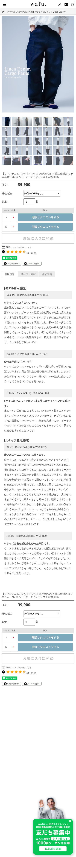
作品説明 (47, 274)
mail (66, 4)
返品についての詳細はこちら (18, 247)
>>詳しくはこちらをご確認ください (50, 11)
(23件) (33, 253)
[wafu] (38, 3)
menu (4, 4)
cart (72, 4)
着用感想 (9, 274)
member (59, 4)
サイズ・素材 (28, 274)
